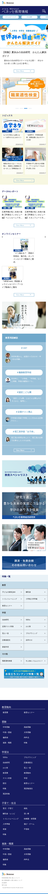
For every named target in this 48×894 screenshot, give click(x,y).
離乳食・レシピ (9, 814)
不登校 (26, 829)
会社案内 (4, 882)
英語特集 (6, 794)
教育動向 (6, 707)
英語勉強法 (28, 788)
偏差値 (5, 737)
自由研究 (6, 763)
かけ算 (5, 768)
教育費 (5, 712)
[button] (17, 108)
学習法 (5, 752)
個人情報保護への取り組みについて (12, 880)
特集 (25, 743)
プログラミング (30, 757)
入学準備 (6, 824)
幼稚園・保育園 (30, 819)
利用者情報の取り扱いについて (11, 878)
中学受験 (6, 727)
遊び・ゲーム (29, 824)
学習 (25, 778)
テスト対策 (7, 778)
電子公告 (4, 885)
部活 (4, 783)
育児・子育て (8, 808)
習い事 (26, 814)
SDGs (5, 757)
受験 (4, 722)
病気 (25, 808)
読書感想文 (28, 763)
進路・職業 (7, 743)
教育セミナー (29, 712)
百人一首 (27, 768)
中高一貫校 (7, 732)
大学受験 (27, 732)
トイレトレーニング (11, 819)
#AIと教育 (29, 17)
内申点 (26, 737)
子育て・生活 (9, 803)
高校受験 (27, 727)
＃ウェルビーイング (10, 17)
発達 (4, 829)
